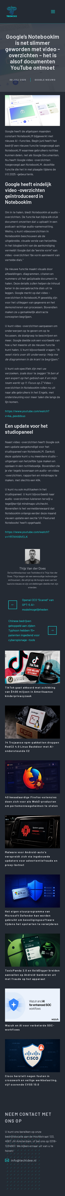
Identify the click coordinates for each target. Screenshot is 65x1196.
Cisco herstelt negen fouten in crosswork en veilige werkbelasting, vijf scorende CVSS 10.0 (31, 1080)
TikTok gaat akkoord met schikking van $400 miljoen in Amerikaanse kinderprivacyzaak (30, 691)
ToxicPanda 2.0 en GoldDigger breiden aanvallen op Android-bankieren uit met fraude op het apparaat (32, 974)
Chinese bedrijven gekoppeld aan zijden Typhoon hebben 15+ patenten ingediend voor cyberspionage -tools (24, 630)
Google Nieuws (45, 79)
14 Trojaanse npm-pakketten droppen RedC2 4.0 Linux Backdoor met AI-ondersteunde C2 (32, 746)
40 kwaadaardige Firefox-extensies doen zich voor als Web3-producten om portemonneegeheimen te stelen (31, 801)
